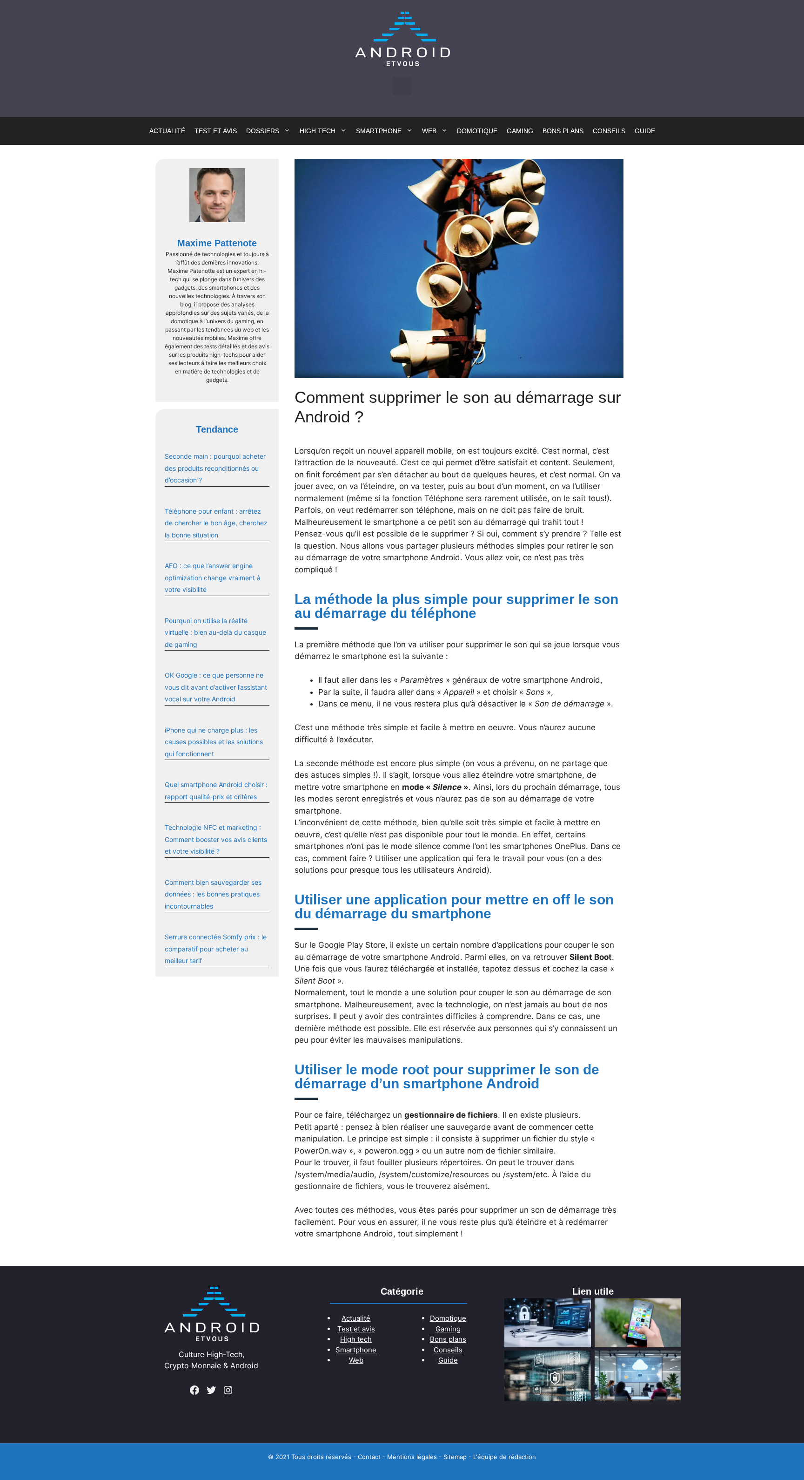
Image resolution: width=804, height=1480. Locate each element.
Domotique (477, 131)
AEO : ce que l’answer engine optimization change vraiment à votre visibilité (213, 577)
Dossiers (262, 131)
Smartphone (379, 131)
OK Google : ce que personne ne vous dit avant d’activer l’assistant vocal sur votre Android (216, 687)
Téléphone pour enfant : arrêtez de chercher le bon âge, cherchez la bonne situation (216, 523)
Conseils (609, 131)
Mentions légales (412, 1456)
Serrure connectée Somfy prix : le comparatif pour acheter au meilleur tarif (216, 948)
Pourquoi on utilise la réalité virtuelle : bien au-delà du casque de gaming (215, 632)
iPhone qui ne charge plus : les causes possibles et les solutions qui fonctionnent (214, 742)
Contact (369, 1456)
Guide (645, 131)
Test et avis (215, 131)
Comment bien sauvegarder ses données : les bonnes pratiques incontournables (213, 894)
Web (429, 131)
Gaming (520, 131)
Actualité (167, 131)
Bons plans (563, 131)
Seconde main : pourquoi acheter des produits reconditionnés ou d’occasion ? (215, 468)
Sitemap (455, 1456)
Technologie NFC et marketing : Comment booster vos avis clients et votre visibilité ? (216, 839)
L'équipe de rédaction (504, 1456)
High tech (317, 131)
